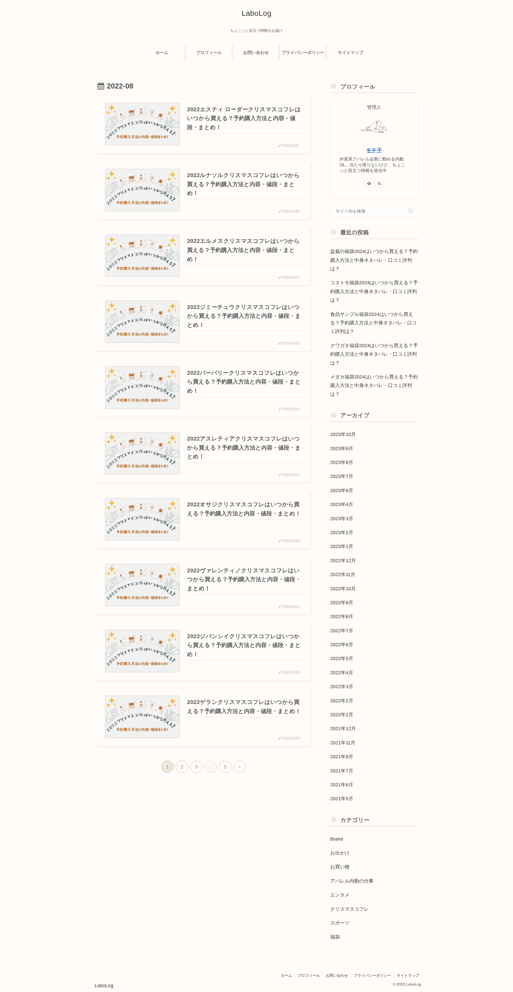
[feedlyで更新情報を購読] (369, 183)
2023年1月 (341, 546)
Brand (336, 838)
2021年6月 (341, 784)
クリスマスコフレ (349, 908)
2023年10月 (343, 434)
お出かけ (339, 853)
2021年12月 (343, 728)
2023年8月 (341, 462)
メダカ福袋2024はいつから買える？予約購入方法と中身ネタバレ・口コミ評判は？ (374, 385)
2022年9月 (341, 602)
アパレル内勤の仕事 (352, 881)
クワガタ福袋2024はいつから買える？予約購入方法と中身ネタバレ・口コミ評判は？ (374, 354)
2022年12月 (343, 560)
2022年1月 (341, 714)
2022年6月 (341, 644)
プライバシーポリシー (372, 975)
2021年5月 (341, 798)
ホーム (286, 975)
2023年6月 (341, 490)
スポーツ (339, 923)
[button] (410, 211)
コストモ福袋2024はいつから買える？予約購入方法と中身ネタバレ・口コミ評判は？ (374, 291)
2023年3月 (341, 518)
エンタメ (339, 895)
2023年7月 (341, 476)
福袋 (335, 937)
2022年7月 (341, 630)
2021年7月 (341, 770)
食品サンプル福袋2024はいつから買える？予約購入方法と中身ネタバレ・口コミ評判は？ (373, 323)
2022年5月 (341, 658)
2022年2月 (341, 700)
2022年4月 (341, 672)
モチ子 (374, 150)
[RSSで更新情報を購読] (379, 183)
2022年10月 (343, 588)
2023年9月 (341, 448)
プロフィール (309, 975)
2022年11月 (342, 574)
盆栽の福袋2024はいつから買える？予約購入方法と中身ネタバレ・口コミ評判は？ (374, 260)
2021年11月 (342, 742)
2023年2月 (341, 532)
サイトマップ (408, 975)
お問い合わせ (337, 975)
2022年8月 (341, 616)
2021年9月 (341, 756)
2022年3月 (341, 686)
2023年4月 (341, 504)
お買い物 (339, 867)
